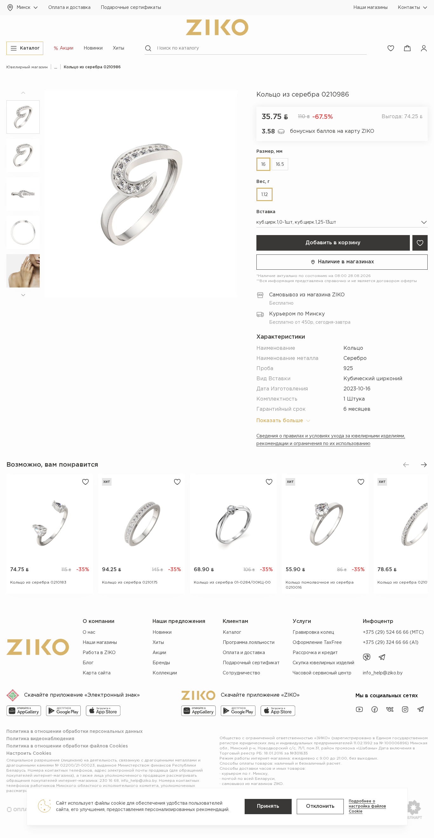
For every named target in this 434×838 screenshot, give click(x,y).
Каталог (232, 632)
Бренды (161, 663)
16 (263, 164)
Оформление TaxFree (317, 643)
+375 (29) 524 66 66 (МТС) (393, 632)
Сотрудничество (241, 673)
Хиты (118, 48)
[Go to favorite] (391, 48)
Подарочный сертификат (251, 663)
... (55, 67)
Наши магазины (370, 8)
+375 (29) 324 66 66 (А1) (390, 643)
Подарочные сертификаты (131, 8)
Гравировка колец (313, 632)
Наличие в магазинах (346, 262)
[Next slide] (424, 465)
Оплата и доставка (69, 8)
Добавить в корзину (333, 242)
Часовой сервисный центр (322, 673)
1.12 (264, 195)
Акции (159, 653)
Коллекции (165, 673)
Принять (268, 806)
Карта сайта (97, 673)
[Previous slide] (406, 465)
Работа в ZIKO (99, 653)
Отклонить (320, 806)
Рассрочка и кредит (315, 653)
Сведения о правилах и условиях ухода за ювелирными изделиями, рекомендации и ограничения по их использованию (330, 440)
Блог (88, 663)
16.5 (280, 164)
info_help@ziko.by (383, 673)
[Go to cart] (407, 48)
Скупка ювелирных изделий (323, 663)
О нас (89, 632)
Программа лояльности (249, 643)
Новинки (93, 48)
